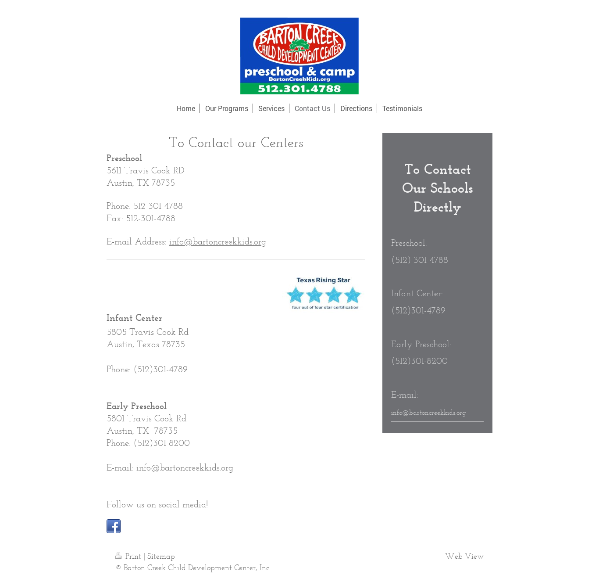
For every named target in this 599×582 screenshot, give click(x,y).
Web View (464, 556)
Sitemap (161, 556)
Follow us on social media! (157, 504)
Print (133, 556)
